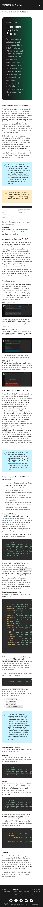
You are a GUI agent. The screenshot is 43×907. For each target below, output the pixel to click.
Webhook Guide (7, 518)
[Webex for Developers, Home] (20, 5)
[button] (31, 540)
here (12, 224)
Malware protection (14, 464)
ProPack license (23, 232)
